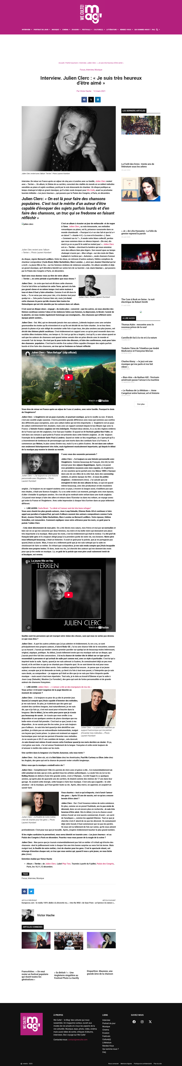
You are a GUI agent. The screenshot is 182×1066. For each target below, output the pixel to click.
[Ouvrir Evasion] (80, 29)
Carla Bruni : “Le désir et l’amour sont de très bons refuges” (64, 508)
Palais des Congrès (105, 864)
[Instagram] (142, 1022)
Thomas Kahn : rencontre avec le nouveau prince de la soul (137, 326)
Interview (90, 70)
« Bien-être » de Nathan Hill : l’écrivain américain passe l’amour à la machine (140, 378)
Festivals (106, 1036)
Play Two (66, 864)
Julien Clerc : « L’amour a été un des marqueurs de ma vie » (64, 687)
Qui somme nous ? (110, 1049)
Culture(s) (106, 1039)
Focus (82, 70)
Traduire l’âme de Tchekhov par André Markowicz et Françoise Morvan (140, 349)
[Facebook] (134, 1022)
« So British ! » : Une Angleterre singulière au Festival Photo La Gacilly (66, 975)
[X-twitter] (150, 1022)
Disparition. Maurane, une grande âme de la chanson (100, 972)
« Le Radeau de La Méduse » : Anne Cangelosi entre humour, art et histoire (140, 391)
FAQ (104, 1052)
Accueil (61, 63)
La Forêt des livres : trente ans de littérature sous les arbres (137, 165)
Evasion (105, 1033)
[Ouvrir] (159, 29)
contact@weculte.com (77, 1039)
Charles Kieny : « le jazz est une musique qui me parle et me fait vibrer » (137, 364)
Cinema (105, 1030)
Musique (98, 70)
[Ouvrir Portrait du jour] (50, 29)
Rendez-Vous (108, 1046)
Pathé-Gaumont (71, 63)
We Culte (91, 190)
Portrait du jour (108, 1023)
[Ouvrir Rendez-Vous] (132, 29)
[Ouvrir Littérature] (118, 29)
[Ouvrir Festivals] (92, 29)
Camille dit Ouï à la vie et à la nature (139, 337)
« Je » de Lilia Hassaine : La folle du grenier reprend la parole (139, 232)
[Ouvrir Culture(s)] (104, 29)
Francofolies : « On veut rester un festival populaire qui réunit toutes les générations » (35, 975)
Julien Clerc (100, 181)
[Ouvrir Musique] (60, 29)
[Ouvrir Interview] (31, 29)
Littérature (106, 1042)
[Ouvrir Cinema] (70, 29)
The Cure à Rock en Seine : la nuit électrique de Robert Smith (138, 300)
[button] (84, 99)
